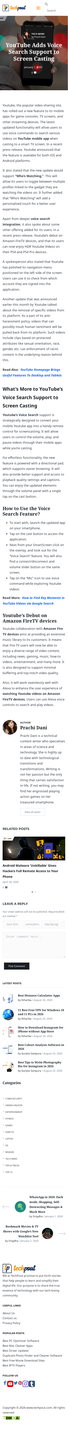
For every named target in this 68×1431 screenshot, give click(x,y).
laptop (9, 1138)
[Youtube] (10, 1386)
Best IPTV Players (14, 1365)
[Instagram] (25, 1386)
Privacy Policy (11, 1323)
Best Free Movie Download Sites (24, 1360)
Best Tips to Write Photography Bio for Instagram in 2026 (39, 1064)
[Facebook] (5, 1384)
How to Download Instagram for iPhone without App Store (40, 1029)
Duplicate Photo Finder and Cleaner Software (32, 1355)
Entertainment (13, 1111)
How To (9, 1132)
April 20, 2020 (11, 882)
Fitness (9, 1118)
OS (6, 1145)
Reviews (9, 1152)
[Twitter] (15, 1384)
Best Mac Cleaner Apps (18, 1346)
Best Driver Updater (16, 1351)
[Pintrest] (20, 1384)
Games (9, 1125)
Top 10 (8, 1172)
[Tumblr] (32, 1386)
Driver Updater (13, 1105)
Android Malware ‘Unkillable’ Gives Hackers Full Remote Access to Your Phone (30, 871)
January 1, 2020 (33, 67)
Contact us (10, 1318)
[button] (32, 892)
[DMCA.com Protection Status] (11, 1417)
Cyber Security (13, 1098)
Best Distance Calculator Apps (39, 995)
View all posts (33, 812)
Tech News (38, 33)
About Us (9, 1313)
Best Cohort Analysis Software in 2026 (41, 1047)
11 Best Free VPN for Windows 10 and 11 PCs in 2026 (41, 1012)
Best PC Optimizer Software (21, 1341)
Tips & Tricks (12, 1165)
